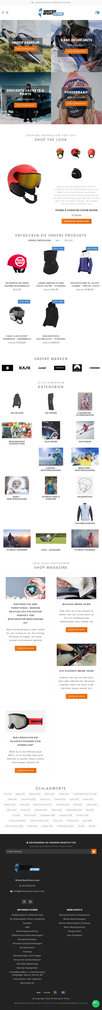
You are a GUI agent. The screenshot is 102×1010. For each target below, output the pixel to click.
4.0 (7, 794)
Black (49, 794)
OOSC (25, 810)
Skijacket (48, 815)
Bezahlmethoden (27, 939)
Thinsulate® (17, 821)
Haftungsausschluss (27, 931)
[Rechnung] (55, 992)
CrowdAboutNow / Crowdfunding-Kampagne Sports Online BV (27, 973)
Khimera (63, 805)
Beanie (34, 794)
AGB (27, 927)
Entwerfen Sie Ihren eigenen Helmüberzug (17, 284)
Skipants (65, 815)
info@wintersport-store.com (28, 891)
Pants (56, 810)
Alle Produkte (74, 935)
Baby (20, 794)
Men (11, 810)
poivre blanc (14, 826)
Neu (58, 240)
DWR (12, 799)
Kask (24, 805)
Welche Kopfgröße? (27, 968)
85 (92, 826)
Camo (64, 794)
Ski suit (30, 815)
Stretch (82, 815)
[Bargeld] (47, 992)
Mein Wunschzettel (74, 927)
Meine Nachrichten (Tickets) (74, 923)
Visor (57, 821)
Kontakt (27, 923)
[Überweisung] (39, 992)
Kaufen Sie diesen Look (76, 221)
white (32, 826)
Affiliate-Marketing (27, 964)
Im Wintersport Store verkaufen (27, 919)
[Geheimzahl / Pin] (63, 992)
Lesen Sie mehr (25, 648)
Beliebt (69, 240)
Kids (78, 805)
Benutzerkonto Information (75, 915)
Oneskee (41, 810)
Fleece (60, 799)
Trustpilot (84, 1003)
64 (81, 826)
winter (47, 826)
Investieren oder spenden (27, 979)
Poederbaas (73, 810)
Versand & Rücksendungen (27, 943)
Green (88, 799)
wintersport (65, 826)
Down (45, 799)
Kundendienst (27, 947)
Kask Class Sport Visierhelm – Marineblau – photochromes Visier (17, 339)
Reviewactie (27, 983)
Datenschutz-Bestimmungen (27, 935)
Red (90, 810)
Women (72, 821)
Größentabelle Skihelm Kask (27, 915)
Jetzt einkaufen (25, 49)
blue (87, 821)
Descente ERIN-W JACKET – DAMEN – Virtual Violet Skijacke (85, 286)
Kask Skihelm (43, 805)
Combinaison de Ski (84, 794)
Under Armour (39, 821)
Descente (28, 799)
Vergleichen (74, 931)
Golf (74, 799)
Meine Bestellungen (75, 919)
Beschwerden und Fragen (27, 955)
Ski (16, 815)
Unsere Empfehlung (39, 240)
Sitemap (27, 951)
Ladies (92, 805)
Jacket (9, 805)
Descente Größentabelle (27, 959)
